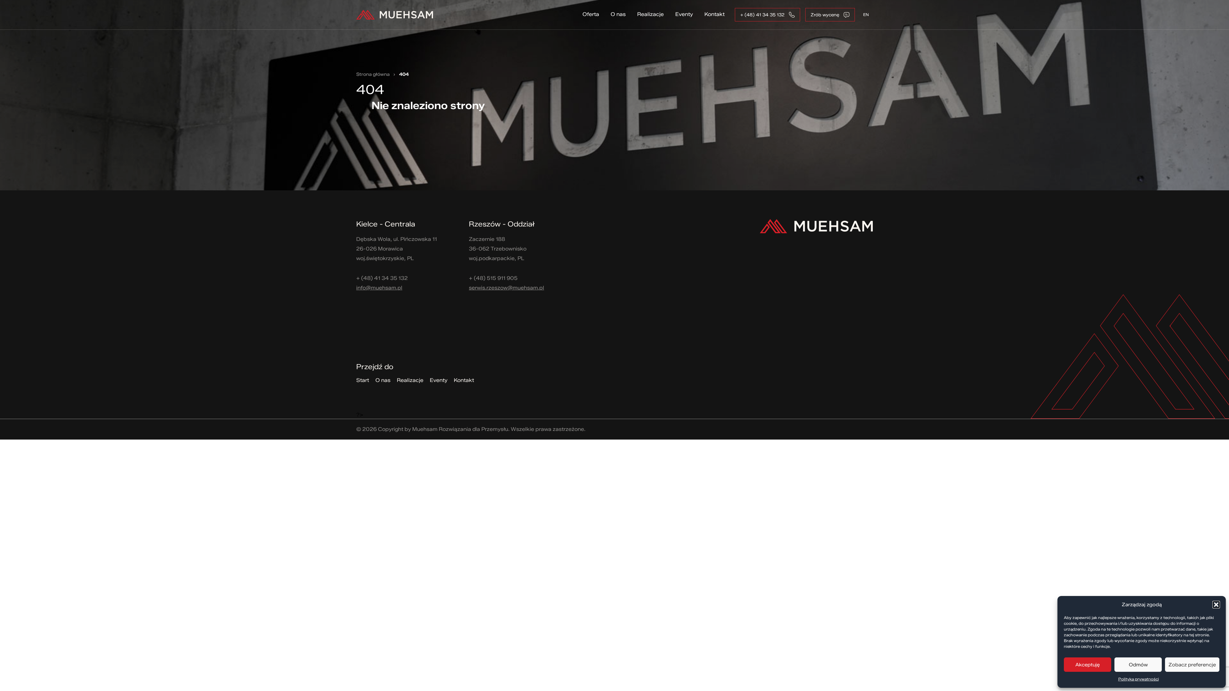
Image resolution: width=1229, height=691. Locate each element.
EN (866, 14)
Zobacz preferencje (1192, 665)
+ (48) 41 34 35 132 (762, 14)
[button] (1216, 604)
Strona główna (373, 74)
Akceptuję (1087, 665)
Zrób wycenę (825, 14)
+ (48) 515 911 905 (493, 278)
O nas (618, 14)
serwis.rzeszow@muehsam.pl (506, 288)
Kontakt (714, 14)
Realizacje (650, 14)
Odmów (1138, 665)
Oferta (590, 14)
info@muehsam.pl (379, 288)
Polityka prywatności (1138, 679)
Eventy (684, 14)
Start (362, 380)
